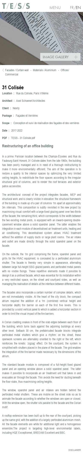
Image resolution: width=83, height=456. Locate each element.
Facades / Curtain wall (17, 70)
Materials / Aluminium (44, 70)
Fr (72, 7)
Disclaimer (75, 450)
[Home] (16, 7)
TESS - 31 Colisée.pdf (23, 138)
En (78, 7)
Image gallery (61, 57)
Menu (55, 7)
